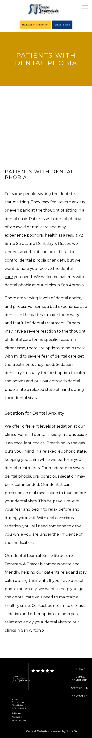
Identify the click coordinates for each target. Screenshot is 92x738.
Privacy (80, 669)
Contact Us (79, 696)
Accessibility (79, 688)
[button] (85, 7)
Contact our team (48, 605)
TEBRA (71, 731)
